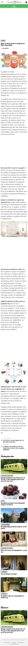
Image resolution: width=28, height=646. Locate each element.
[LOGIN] (26, 2)
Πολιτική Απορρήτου (14, 644)
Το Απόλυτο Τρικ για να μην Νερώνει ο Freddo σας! (12, 597)
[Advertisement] (14, 23)
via (2, 433)
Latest (14, 6)
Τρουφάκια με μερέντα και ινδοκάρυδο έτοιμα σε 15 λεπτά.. (13, 504)
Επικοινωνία (7, 642)
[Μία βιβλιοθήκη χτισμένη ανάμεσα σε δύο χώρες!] (14, 515)
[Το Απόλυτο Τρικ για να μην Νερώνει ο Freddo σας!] (14, 584)
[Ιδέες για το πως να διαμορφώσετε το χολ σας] (14, 539)
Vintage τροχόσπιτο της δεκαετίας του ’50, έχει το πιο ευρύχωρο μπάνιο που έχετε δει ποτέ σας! (13, 479)
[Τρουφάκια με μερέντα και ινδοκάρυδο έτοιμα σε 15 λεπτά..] (14, 491)
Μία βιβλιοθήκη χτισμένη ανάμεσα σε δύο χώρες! (14, 527)
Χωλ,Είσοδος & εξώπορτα (6, 548)
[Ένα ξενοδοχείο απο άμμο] (14, 562)
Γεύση (2, 501)
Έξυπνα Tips (4, 593)
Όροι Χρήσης (21, 642)
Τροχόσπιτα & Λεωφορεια (6, 475)
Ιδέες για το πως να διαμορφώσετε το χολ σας (14, 551)
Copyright (14, 642)
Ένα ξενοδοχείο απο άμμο (9, 574)
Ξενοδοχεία (3, 571)
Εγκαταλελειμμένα (5, 524)
